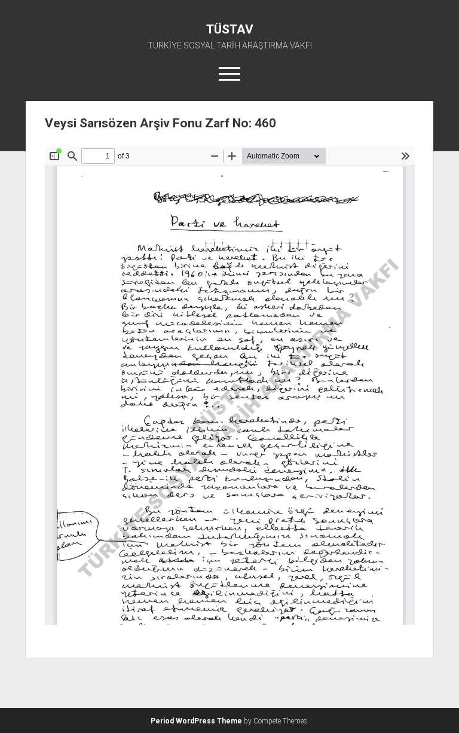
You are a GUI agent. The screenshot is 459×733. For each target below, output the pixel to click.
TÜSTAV (229, 29)
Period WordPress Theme (196, 721)
